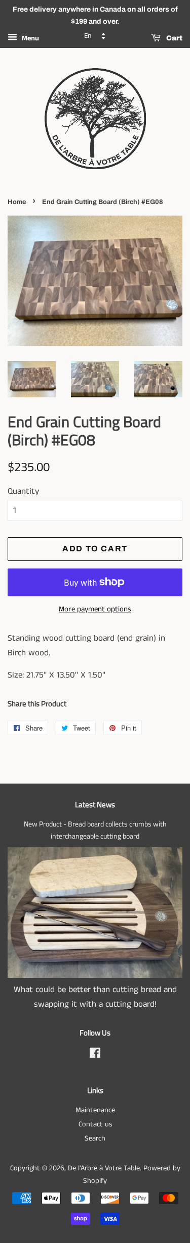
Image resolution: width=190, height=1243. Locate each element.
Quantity (23, 491)
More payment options (95, 609)
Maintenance (95, 1110)
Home (17, 201)
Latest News (95, 804)
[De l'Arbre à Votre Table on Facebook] (95, 1055)
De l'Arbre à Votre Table (104, 1168)
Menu (29, 38)
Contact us (95, 1124)
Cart (173, 38)
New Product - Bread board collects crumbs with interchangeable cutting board (95, 829)
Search (95, 1138)
